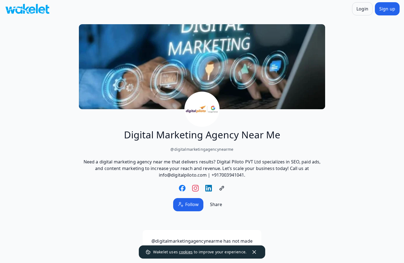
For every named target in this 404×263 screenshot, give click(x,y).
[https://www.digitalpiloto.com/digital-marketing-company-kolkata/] (221, 188)
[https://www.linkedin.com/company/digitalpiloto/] (208, 188)
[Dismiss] (254, 252)
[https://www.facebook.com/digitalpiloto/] (182, 188)
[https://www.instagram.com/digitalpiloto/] (195, 188)
